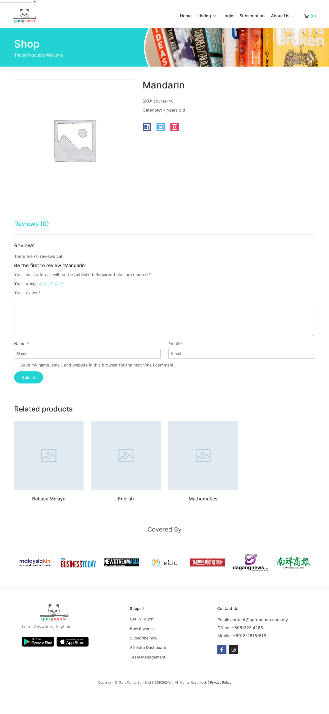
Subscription (252, 15)
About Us (280, 15)
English (126, 498)
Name (21, 343)
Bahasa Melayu (49, 498)
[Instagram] (233, 649)
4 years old (174, 110)
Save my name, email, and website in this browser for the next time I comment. (98, 365)
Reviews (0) (31, 223)
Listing (204, 15)
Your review (27, 292)
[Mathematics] (203, 455)
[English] (126, 455)
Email (175, 343)
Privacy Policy (220, 682)
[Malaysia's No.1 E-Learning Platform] (25, 15)
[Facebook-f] (221, 649)
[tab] (31, 226)
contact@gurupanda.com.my (259, 619)
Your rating (25, 283)
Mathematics (203, 498)
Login (227, 15)
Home (185, 15)
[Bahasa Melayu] (49, 455)
